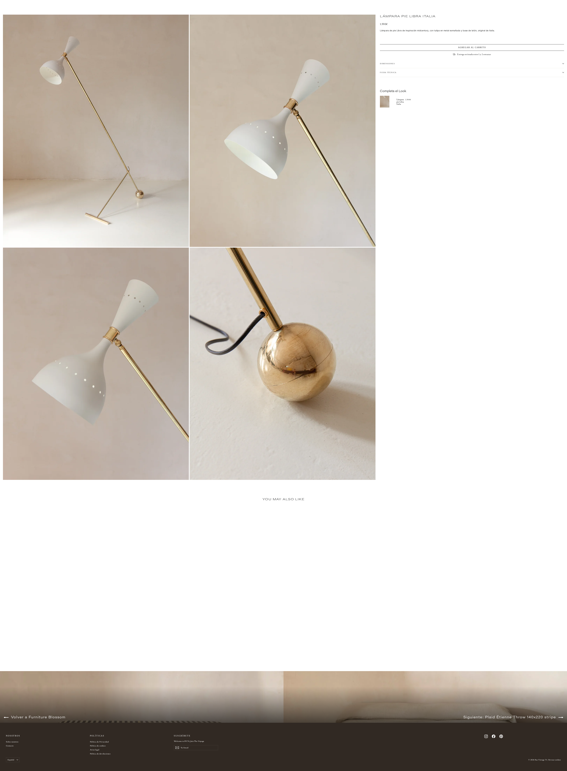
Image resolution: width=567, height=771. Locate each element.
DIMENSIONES (387, 63)
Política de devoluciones (100, 754)
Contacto (10, 746)
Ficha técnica (388, 72)
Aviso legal (94, 750)
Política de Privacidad (99, 742)
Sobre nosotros (12, 742)
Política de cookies (98, 746)
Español (11, 760)
